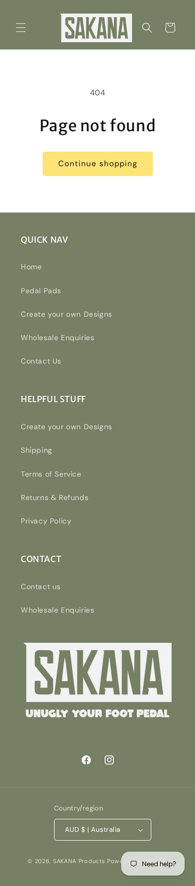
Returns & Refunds (54, 497)
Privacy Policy (46, 521)
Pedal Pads (41, 290)
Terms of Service (51, 474)
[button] (20, 27)
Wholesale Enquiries (57, 337)
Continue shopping (97, 163)
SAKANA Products (79, 861)
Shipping (37, 450)
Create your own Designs (66, 314)
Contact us (41, 586)
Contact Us (41, 361)
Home (31, 266)
